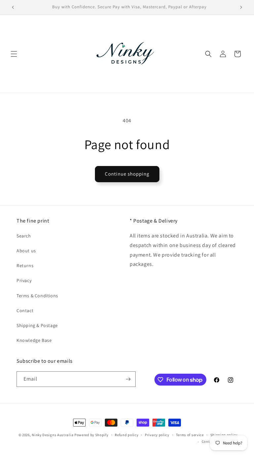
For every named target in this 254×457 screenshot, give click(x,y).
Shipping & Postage (37, 325)
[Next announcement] (241, 7)
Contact (25, 310)
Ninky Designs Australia (52, 435)
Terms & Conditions (37, 296)
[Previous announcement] (13, 7)
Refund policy (126, 435)
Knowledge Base (34, 340)
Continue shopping (127, 174)
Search (24, 236)
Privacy (24, 280)
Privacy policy (157, 435)
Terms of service (190, 435)
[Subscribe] (128, 379)
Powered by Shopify (91, 435)
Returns (25, 266)
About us (26, 251)
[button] (14, 54)
